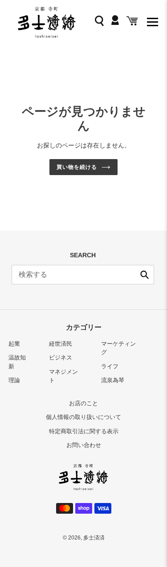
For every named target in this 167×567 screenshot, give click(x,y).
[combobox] (83, 274)
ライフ (109, 366)
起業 (14, 343)
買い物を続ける (77, 167)
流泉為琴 (112, 380)
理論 (14, 380)
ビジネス (60, 357)
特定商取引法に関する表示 (83, 431)
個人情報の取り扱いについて (83, 417)
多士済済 (94, 538)
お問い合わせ (83, 445)
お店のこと (83, 403)
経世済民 (60, 343)
